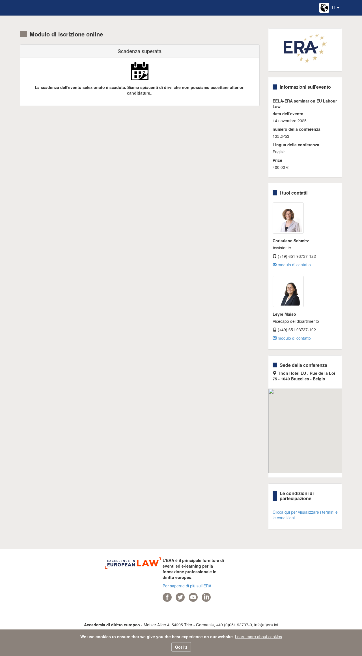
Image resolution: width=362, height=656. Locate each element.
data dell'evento (288, 113)
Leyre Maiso (284, 314)
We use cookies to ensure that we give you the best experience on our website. (157, 636)
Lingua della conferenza (296, 144)
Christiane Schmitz (291, 240)
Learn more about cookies (258, 636)
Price (277, 160)
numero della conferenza (296, 129)
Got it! (181, 647)
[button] (329, 8)
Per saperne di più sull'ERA (187, 586)
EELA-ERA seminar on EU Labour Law (305, 103)
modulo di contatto (294, 264)
